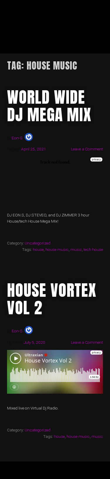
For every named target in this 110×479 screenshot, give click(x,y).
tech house (93, 249)
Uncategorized (37, 243)
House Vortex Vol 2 (51, 299)
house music (57, 249)
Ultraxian (31, 12)
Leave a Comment (87, 149)
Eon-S (17, 138)
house (38, 249)
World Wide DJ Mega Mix (49, 105)
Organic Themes (65, 473)
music (76, 249)
